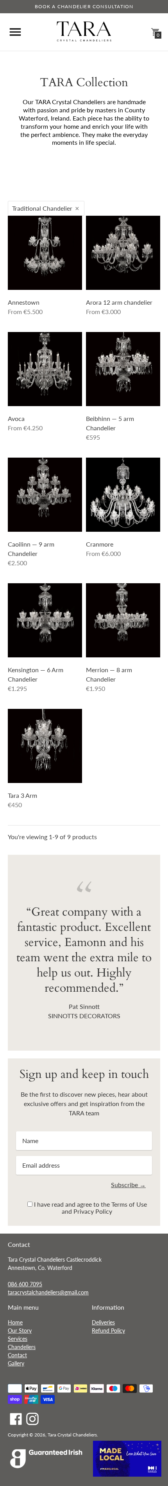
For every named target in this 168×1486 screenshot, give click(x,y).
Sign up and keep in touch (84, 1074)
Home (15, 1322)
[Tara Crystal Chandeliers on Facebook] (16, 1418)
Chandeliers (22, 1347)
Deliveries (103, 1322)
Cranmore (99, 544)
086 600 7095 (25, 1284)
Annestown (23, 302)
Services (17, 1338)
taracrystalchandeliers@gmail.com (48, 1292)
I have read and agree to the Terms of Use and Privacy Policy (90, 1207)
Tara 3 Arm (22, 795)
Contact (17, 1355)
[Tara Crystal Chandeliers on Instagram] (32, 1418)
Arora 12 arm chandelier (119, 302)
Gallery (16, 1363)
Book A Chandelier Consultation (84, 6)
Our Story (20, 1330)
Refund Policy (108, 1330)
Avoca (16, 418)
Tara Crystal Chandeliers (72, 1435)
